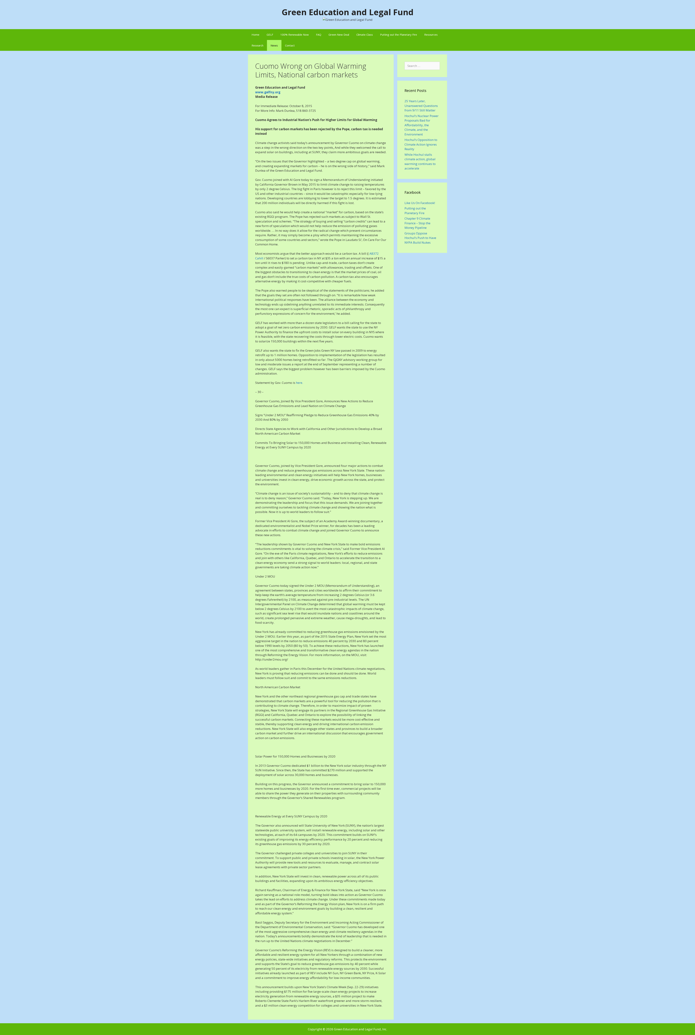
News (274, 45)
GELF (270, 34)
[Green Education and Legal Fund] (347, 19)
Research (257, 45)
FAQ (318, 34)
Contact (290, 45)
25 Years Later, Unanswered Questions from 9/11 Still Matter (421, 105)
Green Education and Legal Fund (348, 12)
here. (299, 383)
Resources (431, 34)
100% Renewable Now (294, 34)
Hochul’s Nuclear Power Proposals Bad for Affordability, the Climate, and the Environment (422, 125)
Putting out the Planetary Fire (398, 34)
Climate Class (364, 34)
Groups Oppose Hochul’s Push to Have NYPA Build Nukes (420, 238)
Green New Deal (338, 34)
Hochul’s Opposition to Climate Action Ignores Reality (421, 144)
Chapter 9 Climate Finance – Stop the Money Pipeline (417, 223)
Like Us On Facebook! (420, 203)
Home (255, 34)
